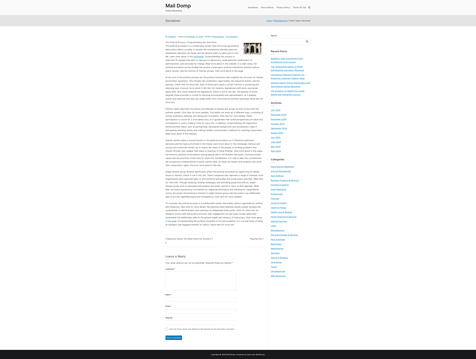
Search (274, 36)
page (259, 151)
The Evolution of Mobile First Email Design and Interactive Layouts (287, 93)
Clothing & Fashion (280, 185)
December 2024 (278, 114)
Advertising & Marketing (282, 166)
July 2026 (275, 110)
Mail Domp (178, 6)
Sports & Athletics (279, 257)
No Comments (232, 37)
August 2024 (277, 133)
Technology (276, 262)
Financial (275, 198)
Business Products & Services (285, 180)
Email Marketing (278, 189)
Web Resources (278, 276)
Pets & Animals (278, 239)
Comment (170, 269)
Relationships (277, 248)
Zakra (249, 354)
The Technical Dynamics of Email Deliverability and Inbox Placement (287, 68)
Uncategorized (278, 271)
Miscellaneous (218, 37)
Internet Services (279, 221)
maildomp (172, 37)
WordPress (260, 354)
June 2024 (276, 142)
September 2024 (279, 128)
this (169, 221)
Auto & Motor (277, 176)
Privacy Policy (283, 7)
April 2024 (276, 151)
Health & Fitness (278, 207)
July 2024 (275, 137)
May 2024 (276, 146)
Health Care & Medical (281, 212)
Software (275, 253)
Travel (274, 267)
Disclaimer (253, 7)
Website (168, 318)
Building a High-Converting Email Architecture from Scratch (287, 60)
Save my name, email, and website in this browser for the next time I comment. (202, 329)
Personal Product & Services (284, 235)
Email (168, 306)
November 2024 (278, 119)
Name (168, 295)
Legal (273, 226)
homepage (199, 56)
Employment (277, 194)
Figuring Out (256, 239)
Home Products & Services (283, 216)
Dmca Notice (267, 7)
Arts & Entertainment (281, 171)
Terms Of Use (299, 7)
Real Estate (276, 244)
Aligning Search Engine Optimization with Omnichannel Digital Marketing (290, 85)
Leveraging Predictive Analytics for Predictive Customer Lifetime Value (288, 76)
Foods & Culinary (279, 203)
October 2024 (277, 124)
